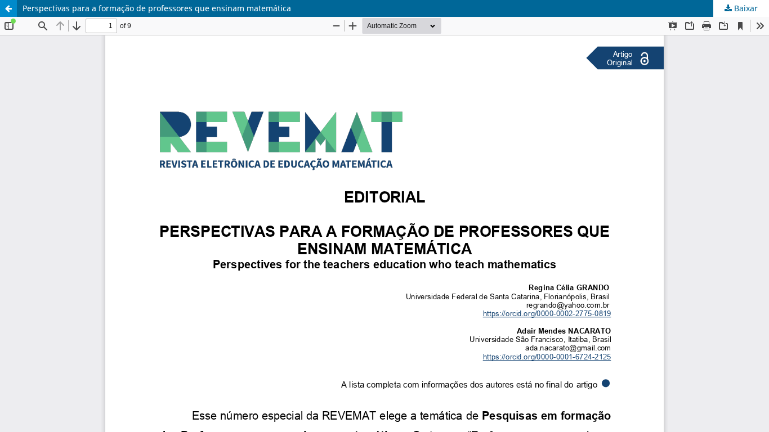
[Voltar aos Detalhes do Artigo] (8, 8)
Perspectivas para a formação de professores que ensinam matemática (157, 8)
